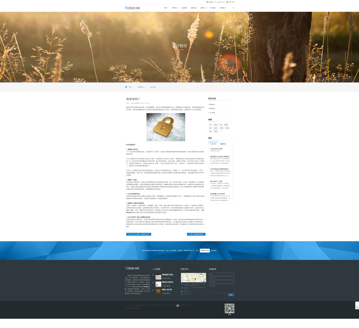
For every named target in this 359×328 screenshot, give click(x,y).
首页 (165, 8)
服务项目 (193, 8)
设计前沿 (153, 87)
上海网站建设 (156, 305)
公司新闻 (212, 112)
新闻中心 (203, 8)
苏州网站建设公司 (134, 308)
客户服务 (212, 8)
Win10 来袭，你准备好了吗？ (141, 234)
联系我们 (222, 8)
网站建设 (212, 108)
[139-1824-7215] (357, 304)
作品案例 (184, 8)
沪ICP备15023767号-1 (170, 305)
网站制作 (212, 104)
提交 (231, 295)
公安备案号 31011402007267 (186, 305)
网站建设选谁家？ (199, 234)
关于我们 (174, 8)
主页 (130, 87)
